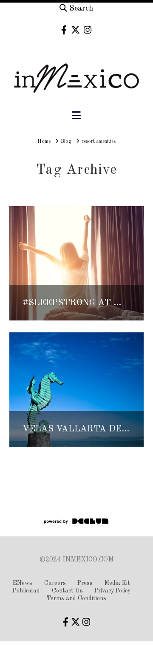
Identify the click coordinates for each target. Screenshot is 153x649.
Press (85, 583)
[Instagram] (87, 30)
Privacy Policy (112, 591)
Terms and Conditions (76, 598)
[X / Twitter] (75, 30)
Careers (55, 583)
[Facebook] (64, 30)
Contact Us (67, 591)
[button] (76, 116)
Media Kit (117, 583)
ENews (22, 583)
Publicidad (26, 591)
